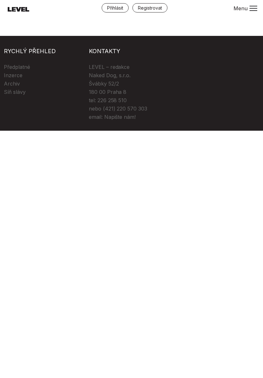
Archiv (12, 83)
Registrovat (150, 8)
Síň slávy (15, 92)
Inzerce (13, 75)
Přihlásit (115, 8)
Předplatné (17, 67)
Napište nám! (120, 117)
